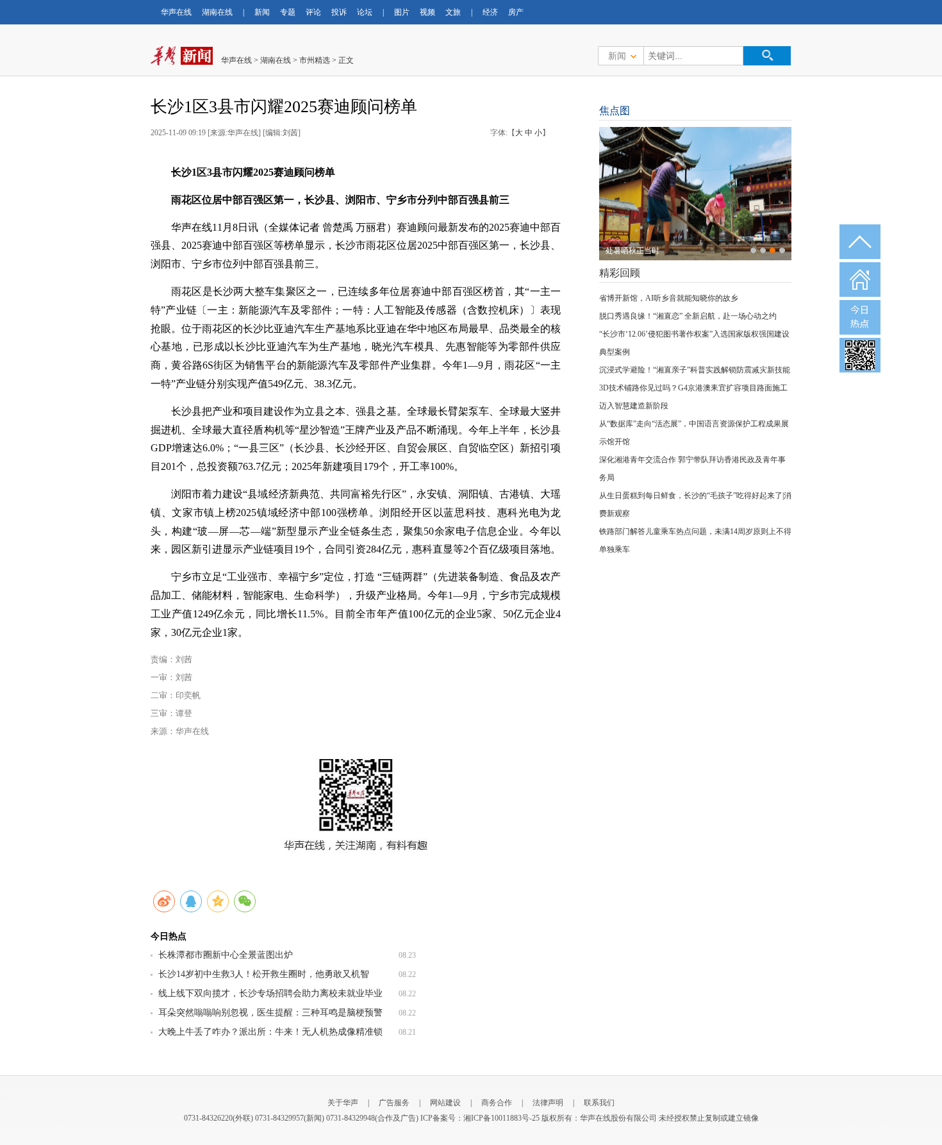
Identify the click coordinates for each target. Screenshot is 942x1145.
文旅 (453, 12)
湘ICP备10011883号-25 (501, 1118)
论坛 (364, 12)
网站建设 (445, 1102)
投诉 (339, 12)
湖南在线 (217, 12)
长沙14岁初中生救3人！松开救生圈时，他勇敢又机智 (263, 974)
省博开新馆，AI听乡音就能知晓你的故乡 (668, 298)
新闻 (262, 12)
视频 (427, 12)
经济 (490, 12)
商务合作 (496, 1102)
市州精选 (314, 60)
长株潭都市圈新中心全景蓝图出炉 (225, 955)
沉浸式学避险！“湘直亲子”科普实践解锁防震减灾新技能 (694, 369)
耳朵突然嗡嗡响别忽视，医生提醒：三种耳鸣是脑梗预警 (270, 1012)
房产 (516, 12)
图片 (401, 12)
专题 (287, 12)
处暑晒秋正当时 (632, 250)
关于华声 (342, 1102)
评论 (313, 12)
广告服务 (394, 1102)
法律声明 (548, 1102)
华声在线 (176, 12)
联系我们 (599, 1102)
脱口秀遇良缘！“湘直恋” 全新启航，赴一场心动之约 (688, 316)
